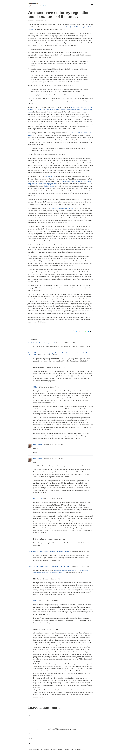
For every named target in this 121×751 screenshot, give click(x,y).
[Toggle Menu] (92, 4)
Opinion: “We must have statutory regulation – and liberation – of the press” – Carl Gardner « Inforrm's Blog (59, 354)
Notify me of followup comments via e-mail (61, 729)
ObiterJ (35, 387)
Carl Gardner (32, 20)
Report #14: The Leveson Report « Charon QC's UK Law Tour (48, 566)
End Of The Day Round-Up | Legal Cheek (41, 343)
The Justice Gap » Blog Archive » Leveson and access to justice (48, 551)
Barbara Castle (49, 186)
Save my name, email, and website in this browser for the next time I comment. (55, 749)
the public (48, 176)
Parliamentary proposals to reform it (62, 208)
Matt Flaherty (38, 499)
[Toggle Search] (87, 4)
